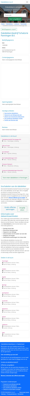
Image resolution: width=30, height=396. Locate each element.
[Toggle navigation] (27, 2)
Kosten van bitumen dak (11, 120)
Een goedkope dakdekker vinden (13, 118)
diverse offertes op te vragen (17, 197)
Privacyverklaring (11, 394)
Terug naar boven (24, 392)
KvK (3, 43)
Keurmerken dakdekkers (11, 113)
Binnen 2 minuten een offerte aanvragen (13, 375)
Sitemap (3, 394)
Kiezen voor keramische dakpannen (14, 116)
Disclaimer (21, 394)
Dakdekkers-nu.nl (7, 2)
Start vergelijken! (15, 19)
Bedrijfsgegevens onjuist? (9, 29)
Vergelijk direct (22, 209)
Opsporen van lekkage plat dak (13, 115)
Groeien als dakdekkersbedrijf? (9, 362)
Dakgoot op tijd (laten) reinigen (11, 389)
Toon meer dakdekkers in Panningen (15, 178)
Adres (3, 48)
